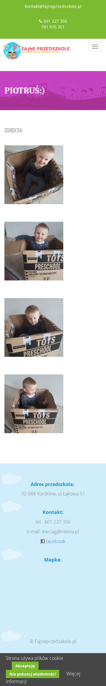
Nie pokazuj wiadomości (32, 674)
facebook (55, 541)
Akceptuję (25, 665)
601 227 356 (55, 21)
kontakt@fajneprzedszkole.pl (53, 6)
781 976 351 (53, 27)
